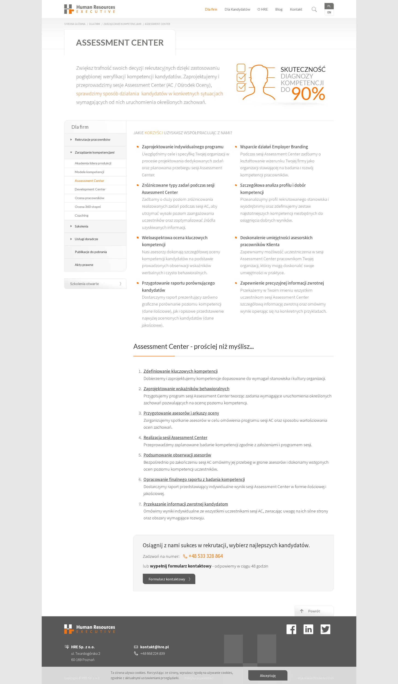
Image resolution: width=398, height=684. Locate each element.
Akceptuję (268, 675)
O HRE (263, 9)
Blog (279, 9)
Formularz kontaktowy (167, 579)
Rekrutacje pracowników (92, 139)
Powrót (314, 611)
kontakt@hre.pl (154, 646)
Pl (329, 6)
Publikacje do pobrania (91, 252)
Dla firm (211, 9)
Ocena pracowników (89, 198)
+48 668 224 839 (152, 653)
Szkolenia (81, 226)
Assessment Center (89, 181)
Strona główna (74, 24)
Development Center (90, 189)
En (329, 12)
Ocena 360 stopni (88, 207)
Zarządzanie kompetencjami (122, 24)
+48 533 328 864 (206, 556)
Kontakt (296, 9)
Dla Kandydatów (237, 9)
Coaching (81, 215)
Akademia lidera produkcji (93, 163)
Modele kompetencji (89, 172)
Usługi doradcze (86, 239)
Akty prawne (84, 265)
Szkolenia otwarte (84, 283)
